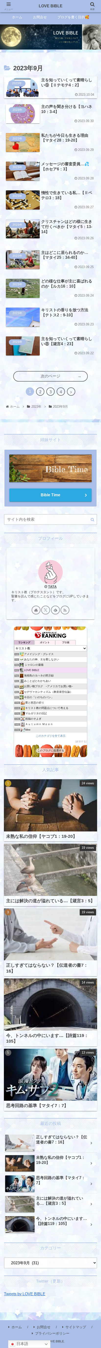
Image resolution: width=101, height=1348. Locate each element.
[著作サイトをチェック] (36, 610)
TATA (52, 587)
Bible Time (50, 495)
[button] (92, 520)
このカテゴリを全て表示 (50, 735)
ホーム (17, 1327)
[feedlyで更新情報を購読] (55, 610)
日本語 (21, 1344)
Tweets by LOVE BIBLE (24, 1294)
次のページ (50, 376)
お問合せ (43, 1327)
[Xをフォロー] (45, 610)
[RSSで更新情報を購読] (65, 610)
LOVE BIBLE (51, 6)
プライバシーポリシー (52, 1333)
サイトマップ (75, 1327)
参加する (81, 741)
